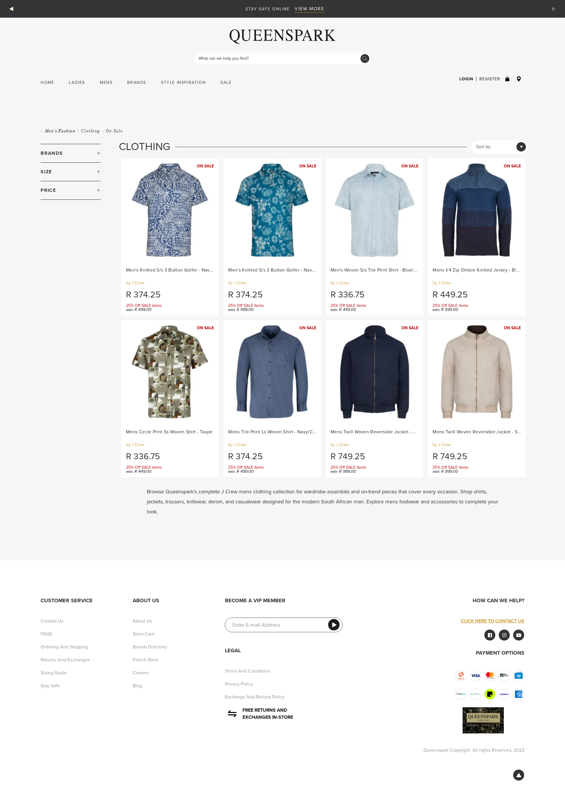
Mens (106, 82)
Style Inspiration (183, 82)
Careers (141, 673)
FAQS (46, 634)
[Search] (364, 58)
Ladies (77, 82)
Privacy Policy (239, 684)
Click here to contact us (492, 621)
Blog (137, 686)
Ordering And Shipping (64, 647)
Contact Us (52, 621)
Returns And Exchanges (65, 660)
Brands (136, 82)
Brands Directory (150, 647)
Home (47, 82)
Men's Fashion (60, 130)
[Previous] (12, 8)
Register (489, 78)
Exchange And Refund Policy (255, 697)
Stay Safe (50, 686)
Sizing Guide (54, 673)
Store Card (143, 634)
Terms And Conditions (247, 671)
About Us (142, 621)
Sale (226, 82)
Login (466, 78)
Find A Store (145, 660)
